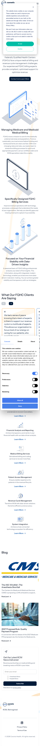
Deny (20, 406)
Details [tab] (20, 341)
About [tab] (33, 341)
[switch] (35, 379)
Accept (20, 44)
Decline (20, 49)
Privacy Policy (22, 727)
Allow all (20, 400)
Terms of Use (22, 730)
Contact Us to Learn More (20, 79)
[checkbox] (20, 678)
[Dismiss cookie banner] (33, 7)
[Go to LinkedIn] (22, 723)
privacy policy (17, 687)
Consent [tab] (7, 341)
